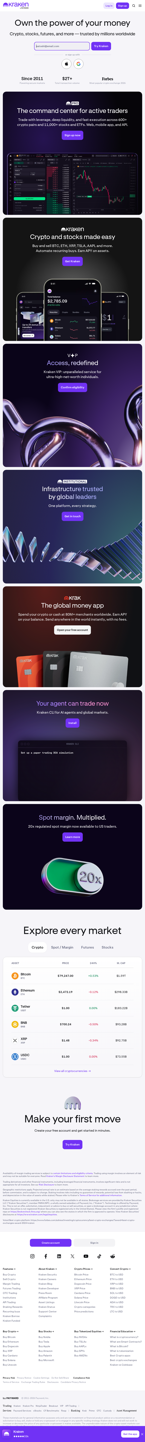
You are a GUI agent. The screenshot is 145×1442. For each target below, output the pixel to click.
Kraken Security (48, 1274)
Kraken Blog (45, 1283)
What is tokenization (122, 1351)
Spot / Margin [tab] (62, 947)
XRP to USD (116, 1283)
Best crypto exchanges (123, 1360)
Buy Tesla (44, 1341)
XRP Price (79, 1288)
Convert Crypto (120, 1268)
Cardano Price (82, 1293)
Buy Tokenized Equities (89, 1331)
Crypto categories (84, 1306)
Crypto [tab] (37, 947)
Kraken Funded (11, 1320)
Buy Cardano (10, 1355)
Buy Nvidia (44, 1337)
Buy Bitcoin (9, 1337)
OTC (99, 1410)
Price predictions (84, 1311)
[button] (142, 1435)
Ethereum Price (83, 1279)
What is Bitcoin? (119, 1346)
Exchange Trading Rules (33, 1382)
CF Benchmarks (51, 1410)
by (11, 1398)
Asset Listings (46, 1302)
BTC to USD (116, 1274)
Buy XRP (7, 1351)
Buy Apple (44, 1346)
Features (9, 1268)
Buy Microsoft (46, 1360)
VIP (61, 1406)
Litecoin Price (81, 1302)
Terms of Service (11, 1382)
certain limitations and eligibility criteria (73, 1173)
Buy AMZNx (81, 1355)
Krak (84, 1410)
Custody (107, 1410)
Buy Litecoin (10, 1364)
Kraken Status (47, 1306)
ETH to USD (116, 1279)
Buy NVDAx (80, 1337)
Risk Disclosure (46, 1184)
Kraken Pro (28, 1406)
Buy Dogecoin (11, 1346)
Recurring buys (11, 1311)
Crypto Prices (83, 1268)
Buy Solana (9, 1360)
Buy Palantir (45, 1355)
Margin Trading (11, 1283)
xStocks (37, 1410)
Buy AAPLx (80, 1346)
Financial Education (122, 1331)
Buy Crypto (9, 1274)
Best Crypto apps (120, 1355)
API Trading (9, 1302)
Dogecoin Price (82, 1283)
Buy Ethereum (11, 1341)
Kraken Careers (47, 1279)
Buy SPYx (79, 1351)
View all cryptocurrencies (70, 1071)
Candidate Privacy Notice (73, 1382)
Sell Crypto (9, 1279)
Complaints (45, 1316)
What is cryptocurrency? (124, 1337)
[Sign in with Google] (78, 64)
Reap (63, 1410)
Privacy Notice (24, 1377)
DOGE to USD (118, 1297)
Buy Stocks (46, 1331)
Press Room (45, 1293)
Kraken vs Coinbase (121, 1364)
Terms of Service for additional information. (101, 1195)
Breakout (53, 1406)
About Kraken (48, 1268)
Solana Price (81, 1297)
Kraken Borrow (11, 1316)
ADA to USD (116, 1302)
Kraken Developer (49, 1288)
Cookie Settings (41, 1377)
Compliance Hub (81, 1377)
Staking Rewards (12, 1306)
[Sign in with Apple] (66, 64)
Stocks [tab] (107, 947)
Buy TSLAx (80, 1341)
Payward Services (22, 1410)
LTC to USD (116, 1311)
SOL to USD (116, 1293)
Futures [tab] (87, 947)
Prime (92, 1410)
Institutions (9, 1297)
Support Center (48, 1311)
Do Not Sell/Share (60, 1377)
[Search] (133, 5)
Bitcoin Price (81, 1274)
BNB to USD (116, 1288)
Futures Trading (12, 1288)
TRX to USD (116, 1306)
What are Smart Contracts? (126, 1341)
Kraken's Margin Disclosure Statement (65, 1176)
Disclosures (53, 1382)
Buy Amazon (46, 1351)
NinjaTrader (41, 1406)
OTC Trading (10, 1293)
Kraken (17, 1406)
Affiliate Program (48, 1297)
